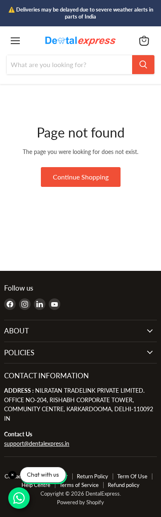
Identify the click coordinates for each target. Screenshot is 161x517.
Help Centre (35, 485)
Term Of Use (132, 476)
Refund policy (124, 485)
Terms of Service (79, 485)
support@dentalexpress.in (36, 443)
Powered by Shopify (80, 502)
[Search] (143, 64)
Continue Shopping (81, 177)
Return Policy (92, 476)
